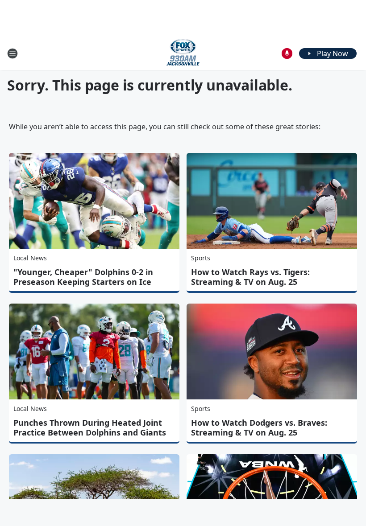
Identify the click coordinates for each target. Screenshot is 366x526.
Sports (200, 258)
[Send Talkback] (287, 53)
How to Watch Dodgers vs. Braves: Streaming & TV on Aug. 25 (259, 427)
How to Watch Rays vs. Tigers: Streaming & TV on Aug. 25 (250, 277)
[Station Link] (183, 53)
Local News (30, 258)
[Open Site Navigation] (12, 53)
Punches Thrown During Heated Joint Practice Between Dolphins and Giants (89, 427)
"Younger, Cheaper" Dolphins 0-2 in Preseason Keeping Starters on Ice (83, 277)
